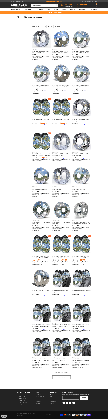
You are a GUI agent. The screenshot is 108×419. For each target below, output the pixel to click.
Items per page (36, 26)
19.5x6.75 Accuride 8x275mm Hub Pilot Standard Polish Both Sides (60, 86)
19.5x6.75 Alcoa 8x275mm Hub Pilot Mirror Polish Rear (81, 154)
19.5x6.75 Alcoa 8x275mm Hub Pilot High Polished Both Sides (41, 52)
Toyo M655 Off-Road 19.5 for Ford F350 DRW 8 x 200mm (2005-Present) (60, 359)
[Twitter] (73, 403)
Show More (61, 377)
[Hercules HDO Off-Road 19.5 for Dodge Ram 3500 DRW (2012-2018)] (41, 347)
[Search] (44, 5)
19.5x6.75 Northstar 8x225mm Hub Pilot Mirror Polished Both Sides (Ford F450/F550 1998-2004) (81, 222)
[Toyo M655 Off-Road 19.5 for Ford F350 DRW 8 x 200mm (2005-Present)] (61, 347)
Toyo (33, 323)
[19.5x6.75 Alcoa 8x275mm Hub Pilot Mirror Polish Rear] (81, 141)
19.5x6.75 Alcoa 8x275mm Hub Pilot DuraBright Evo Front (61, 154)
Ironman (54, 289)
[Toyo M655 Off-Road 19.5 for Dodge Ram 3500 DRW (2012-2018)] (81, 312)
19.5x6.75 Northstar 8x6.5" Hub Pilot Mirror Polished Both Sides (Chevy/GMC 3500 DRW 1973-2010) (81, 188)
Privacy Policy (20, 415)
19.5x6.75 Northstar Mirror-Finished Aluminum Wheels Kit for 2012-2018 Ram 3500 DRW (41, 154)
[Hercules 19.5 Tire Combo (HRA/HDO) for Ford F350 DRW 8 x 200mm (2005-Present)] (81, 347)
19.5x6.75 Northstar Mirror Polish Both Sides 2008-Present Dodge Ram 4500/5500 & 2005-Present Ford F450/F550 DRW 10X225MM (60, 52)
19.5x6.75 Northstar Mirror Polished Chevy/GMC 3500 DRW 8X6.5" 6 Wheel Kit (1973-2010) (40, 257)
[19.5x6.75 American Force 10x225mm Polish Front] (41, 210)
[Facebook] (63, 403)
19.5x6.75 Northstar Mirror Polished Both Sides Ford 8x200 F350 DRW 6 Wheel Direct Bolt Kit (60, 120)
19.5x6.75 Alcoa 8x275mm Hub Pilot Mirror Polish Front (61, 188)
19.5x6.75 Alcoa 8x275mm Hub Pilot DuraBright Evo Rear (81, 120)
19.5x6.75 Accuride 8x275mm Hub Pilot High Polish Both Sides (40, 291)
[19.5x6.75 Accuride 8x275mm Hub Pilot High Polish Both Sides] (41, 278)
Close (90, 12)
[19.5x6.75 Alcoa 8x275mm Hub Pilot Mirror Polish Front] (61, 176)
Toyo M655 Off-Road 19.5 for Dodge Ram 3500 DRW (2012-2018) (81, 325)
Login (85, 1)
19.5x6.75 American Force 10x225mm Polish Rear (61, 222)
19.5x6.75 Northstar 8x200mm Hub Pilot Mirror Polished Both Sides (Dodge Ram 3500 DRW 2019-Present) (40, 86)
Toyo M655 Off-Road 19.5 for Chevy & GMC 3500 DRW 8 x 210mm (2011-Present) (41, 325)
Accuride (54, 83)
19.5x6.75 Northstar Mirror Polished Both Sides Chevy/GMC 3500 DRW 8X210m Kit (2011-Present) (80, 257)
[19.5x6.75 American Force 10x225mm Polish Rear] (61, 210)
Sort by (50, 26)
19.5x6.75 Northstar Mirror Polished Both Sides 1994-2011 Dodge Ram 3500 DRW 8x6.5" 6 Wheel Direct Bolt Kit (61, 257)
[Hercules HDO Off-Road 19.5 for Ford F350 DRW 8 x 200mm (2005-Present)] (61, 312)
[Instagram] (67, 403)
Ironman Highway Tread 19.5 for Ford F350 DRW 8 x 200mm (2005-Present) (81, 291)
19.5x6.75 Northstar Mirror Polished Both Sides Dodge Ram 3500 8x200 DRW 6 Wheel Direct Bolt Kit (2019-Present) (40, 120)
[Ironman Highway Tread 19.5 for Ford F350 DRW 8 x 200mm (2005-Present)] (81, 278)
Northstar (54, 49)
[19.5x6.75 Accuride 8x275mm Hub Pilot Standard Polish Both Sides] (61, 73)
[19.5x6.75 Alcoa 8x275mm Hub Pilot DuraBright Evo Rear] (81, 107)
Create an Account (92, 1)
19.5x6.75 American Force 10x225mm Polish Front (41, 222)
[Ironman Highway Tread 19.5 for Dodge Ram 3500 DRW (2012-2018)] (61, 278)
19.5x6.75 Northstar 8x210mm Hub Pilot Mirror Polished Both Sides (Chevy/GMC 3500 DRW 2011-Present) (40, 188)
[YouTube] (70, 403)
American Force (35, 220)
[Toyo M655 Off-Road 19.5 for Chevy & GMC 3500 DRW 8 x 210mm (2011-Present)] (41, 312)
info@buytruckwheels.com (19, 1)
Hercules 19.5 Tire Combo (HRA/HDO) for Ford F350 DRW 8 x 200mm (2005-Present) (81, 359)
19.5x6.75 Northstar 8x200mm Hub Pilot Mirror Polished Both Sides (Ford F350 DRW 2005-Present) (81, 86)
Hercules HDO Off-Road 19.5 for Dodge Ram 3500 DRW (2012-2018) (40, 359)
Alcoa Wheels (35, 49)
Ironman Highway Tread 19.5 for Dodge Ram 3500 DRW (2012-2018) (60, 291)
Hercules (54, 323)
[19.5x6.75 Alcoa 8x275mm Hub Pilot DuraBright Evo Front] (61, 141)
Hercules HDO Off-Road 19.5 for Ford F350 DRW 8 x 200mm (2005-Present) (61, 325)
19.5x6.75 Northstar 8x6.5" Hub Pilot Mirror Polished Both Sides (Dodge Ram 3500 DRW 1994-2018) (80, 52)
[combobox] (43, 5)
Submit (84, 398)
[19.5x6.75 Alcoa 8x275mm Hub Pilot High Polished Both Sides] (41, 39)
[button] (44, 26)
